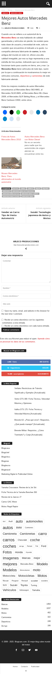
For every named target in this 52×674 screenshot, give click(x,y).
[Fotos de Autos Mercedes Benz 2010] (13, 138)
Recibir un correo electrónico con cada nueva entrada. (27, 326)
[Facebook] (16, 650)
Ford (43, 546)
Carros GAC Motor (9, 502)
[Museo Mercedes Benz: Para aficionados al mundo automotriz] (11, 163)
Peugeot (15, 581)
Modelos (10, 570)
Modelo (42, 564)
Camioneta (10, 533)
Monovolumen (25, 570)
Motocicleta (9, 575)
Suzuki (13, 585)
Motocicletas (26, 575)
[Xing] (26, 249)
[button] (47, 4)
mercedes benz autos (11, 194)
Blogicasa (5, 448)
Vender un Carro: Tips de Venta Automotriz (10, 215)
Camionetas (27, 533)
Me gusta (44, 362)
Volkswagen (24, 590)
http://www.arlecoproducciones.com (26, 245)
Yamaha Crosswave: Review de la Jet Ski (18, 487)
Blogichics (5, 457)
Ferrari (29, 546)
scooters (44, 581)
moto (36, 570)
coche (35, 540)
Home (15, 666)
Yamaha (36, 590)
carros (30, 188)
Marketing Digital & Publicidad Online (16, 474)
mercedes (6, 191)
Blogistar (5, 461)
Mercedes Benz (8, 37)
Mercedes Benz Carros (30, 194)
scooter (34, 581)
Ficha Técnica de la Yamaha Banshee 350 (19, 492)
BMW (19, 527)
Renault (25, 581)
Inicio (3, 10)
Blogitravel (5, 470)
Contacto (24, 666)
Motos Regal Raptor (9, 506)
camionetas (37, 76)
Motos (42, 576)
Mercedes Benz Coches (11, 196)
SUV (5, 585)
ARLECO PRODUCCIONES (14, 28)
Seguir (45, 368)
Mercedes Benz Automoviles (23, 191)
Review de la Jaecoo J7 (11, 497)
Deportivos (5, 622)
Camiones (29, 527)
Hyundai (29, 552)
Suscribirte (43, 374)
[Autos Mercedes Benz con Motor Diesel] (36, 145)
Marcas (10, 10)
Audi (11, 521)
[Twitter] (29, 650)
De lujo (4, 626)
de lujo (21, 546)
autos (15, 188)
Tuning (34, 585)
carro (23, 188)
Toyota (24, 585)
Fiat (36, 546)
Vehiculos (9, 590)
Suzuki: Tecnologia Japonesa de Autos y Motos (39, 215)
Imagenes (11, 558)
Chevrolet (22, 540)
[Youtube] (36, 650)
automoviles (34, 521)
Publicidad (35, 666)
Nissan (6, 581)
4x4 (4, 521)
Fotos (7, 552)
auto (19, 521)
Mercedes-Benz (16, 13)
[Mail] (23, 650)
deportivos (25, 76)
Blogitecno (5, 465)
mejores (45, 188)
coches (9, 546)
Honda (19, 552)
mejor (38, 188)
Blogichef (5, 452)
